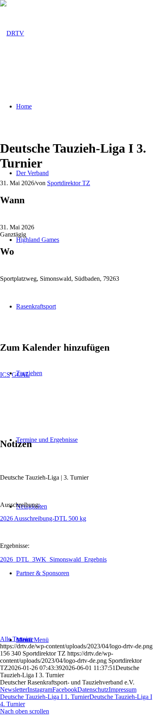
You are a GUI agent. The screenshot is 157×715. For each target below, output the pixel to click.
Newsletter (13, 689)
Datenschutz (93, 689)
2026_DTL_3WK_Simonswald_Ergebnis (53, 559)
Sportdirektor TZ (68, 183)
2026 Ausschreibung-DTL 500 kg (43, 518)
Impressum (122, 689)
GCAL (21, 374)
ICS (5, 374)
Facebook (64, 689)
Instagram (39, 689)
